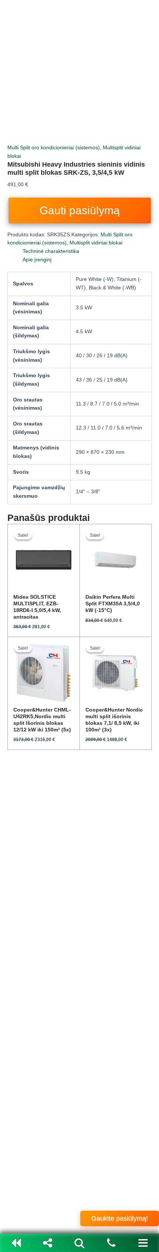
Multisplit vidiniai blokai (96, 243)
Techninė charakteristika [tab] (51, 251)
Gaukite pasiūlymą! (119, 1218)
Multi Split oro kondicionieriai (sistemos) (53, 147)
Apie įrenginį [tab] (37, 259)
